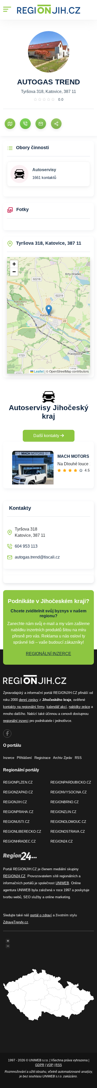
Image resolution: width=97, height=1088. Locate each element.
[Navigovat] (10, 123)
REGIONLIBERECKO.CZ (22, 831)
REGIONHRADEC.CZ (19, 841)
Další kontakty (46, 435)
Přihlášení (24, 758)
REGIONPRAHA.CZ (18, 812)
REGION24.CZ (61, 841)
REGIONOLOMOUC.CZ (68, 822)
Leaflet (38, 371)
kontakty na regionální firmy (23, 707)
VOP (50, 1065)
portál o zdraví (41, 915)
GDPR (39, 1065)
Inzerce (8, 758)
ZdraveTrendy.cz (15, 922)
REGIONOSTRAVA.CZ (67, 831)
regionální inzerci (15, 721)
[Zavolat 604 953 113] (25, 123)
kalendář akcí (57, 707)
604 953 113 (26, 546)
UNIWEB (62, 883)
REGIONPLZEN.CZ (18, 782)
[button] (49, 310)
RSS (78, 758)
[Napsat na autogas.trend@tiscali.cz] (40, 123)
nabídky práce (79, 707)
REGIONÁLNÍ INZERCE (48, 653)
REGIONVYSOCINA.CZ (68, 792)
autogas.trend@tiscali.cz (37, 557)
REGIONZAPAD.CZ (18, 792)
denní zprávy (28, 700)
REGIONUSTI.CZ (16, 822)
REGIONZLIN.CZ (63, 812)
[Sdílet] (56, 123)
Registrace (42, 758)
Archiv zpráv (62, 758)
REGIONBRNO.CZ (64, 802)
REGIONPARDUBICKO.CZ (70, 782)
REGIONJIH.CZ (15, 802)
